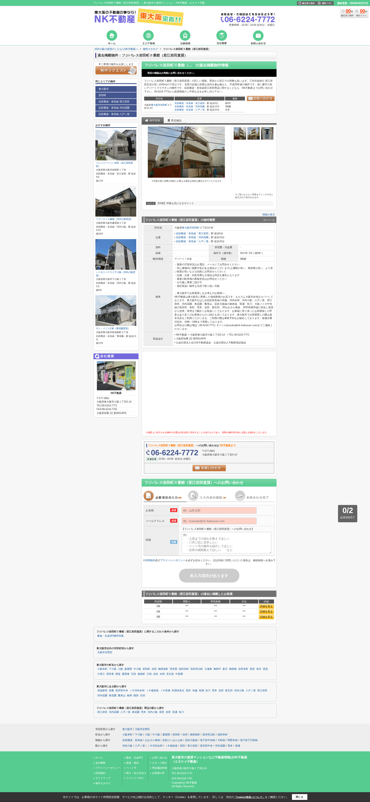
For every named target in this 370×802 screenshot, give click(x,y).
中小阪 (137, 669)
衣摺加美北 (178, 690)
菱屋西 (128, 669)
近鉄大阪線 (191, 740)
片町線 (221, 740)
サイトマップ (102, 778)
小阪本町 (102, 669)
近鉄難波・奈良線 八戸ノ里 (114, 114)
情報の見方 (268, 214)
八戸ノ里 (200, 109)
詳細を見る (266, 606)
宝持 (133, 674)
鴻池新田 (102, 690)
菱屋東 (126, 674)
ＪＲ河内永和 (137, 690)
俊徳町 (141, 674)
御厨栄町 (163, 669)
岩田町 (163, 105)
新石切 (229, 690)
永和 (162, 674)
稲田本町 (184, 669)
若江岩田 (200, 103)
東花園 (112, 695)
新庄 (225, 669)
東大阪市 (155, 105)
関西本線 (233, 740)
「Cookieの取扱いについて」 (249, 797)
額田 (136, 695)
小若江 (101, 674)
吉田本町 (243, 669)
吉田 (154, 669)
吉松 (155, 674)
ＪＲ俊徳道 (152, 690)
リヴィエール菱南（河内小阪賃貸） (114, 219)
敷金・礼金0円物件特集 (110, 636)
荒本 (214, 690)
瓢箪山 (121, 695)
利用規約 (150, 560)
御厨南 (233, 669)
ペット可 (131, 767)
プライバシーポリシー (172, 560)
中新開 (179, 674)
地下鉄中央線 (207, 740)
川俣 (149, 674)
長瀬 (201, 690)
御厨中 (217, 669)
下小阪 (112, 669)
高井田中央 (121, 690)
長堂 (265, 669)
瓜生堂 (170, 674)
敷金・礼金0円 (134, 757)
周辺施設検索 (159, 767)
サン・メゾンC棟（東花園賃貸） (113, 328)
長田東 (110, 674)
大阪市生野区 (104, 652)
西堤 (117, 674)
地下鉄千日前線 (249, 740)
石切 (142, 695)
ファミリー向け (135, 778)
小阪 (120, 669)
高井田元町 (196, 669)
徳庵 (111, 690)
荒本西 (173, 669)
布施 (194, 690)
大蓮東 (208, 669)
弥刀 (207, 690)
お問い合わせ (159, 757)
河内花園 (200, 106)
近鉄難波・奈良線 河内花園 (114, 107)
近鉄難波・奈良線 (184, 103)
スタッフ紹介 (159, 762)
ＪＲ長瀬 (165, 690)
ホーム (99, 757)
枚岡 (129, 695)
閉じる (299, 796)
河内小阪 (239, 690)
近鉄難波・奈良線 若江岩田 (114, 101)
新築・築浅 (132, 762)
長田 (252, 669)
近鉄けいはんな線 (172, 740)
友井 (258, 669)
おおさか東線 (152, 740)
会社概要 (100, 762)
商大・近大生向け (136, 773)
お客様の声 (158, 773)
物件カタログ (102, 783)
